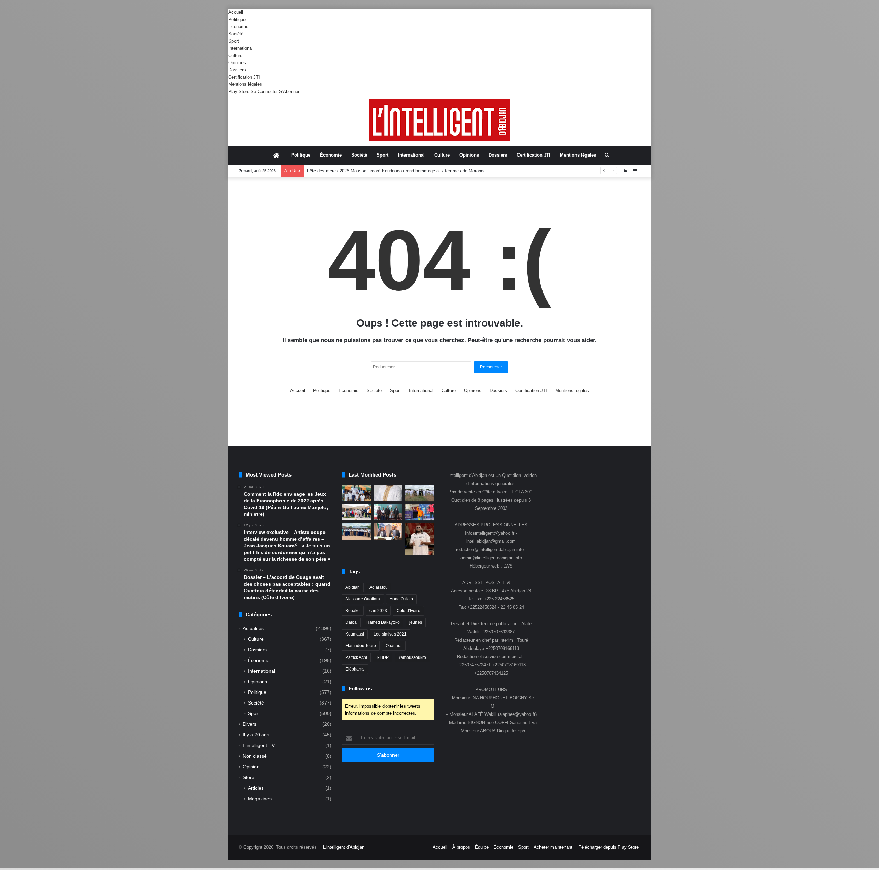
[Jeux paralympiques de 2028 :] (419, 512)
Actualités (253, 628)
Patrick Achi (356, 657)
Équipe (482, 847)
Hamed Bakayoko (383, 622)
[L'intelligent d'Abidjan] (439, 120)
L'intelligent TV (259, 745)
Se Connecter (264, 91)
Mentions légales (245, 84)
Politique (237, 19)
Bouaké (352, 610)
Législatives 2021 (390, 634)
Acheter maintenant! (554, 847)
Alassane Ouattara (362, 599)
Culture (235, 55)
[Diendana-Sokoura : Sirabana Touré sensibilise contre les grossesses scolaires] (356, 493)
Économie (238, 26)
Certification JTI (244, 77)
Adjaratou (378, 587)
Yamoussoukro (412, 657)
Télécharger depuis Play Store (609, 847)
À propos (461, 847)
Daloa (351, 622)
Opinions (237, 62)
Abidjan (352, 587)
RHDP (383, 657)
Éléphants (354, 669)
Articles (256, 788)
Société (235, 33)
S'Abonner (289, 91)
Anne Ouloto (401, 599)
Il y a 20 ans (256, 734)
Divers (249, 724)
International (240, 48)
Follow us (360, 688)
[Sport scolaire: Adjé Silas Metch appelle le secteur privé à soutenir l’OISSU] (388, 512)
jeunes (415, 622)
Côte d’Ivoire (408, 610)
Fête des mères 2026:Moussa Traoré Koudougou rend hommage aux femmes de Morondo (396, 170)
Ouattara (394, 645)
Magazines (260, 798)
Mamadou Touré (360, 645)
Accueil (235, 12)
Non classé (255, 756)
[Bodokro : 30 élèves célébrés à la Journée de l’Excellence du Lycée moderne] (356, 531)
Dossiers (237, 69)
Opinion (251, 766)
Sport (233, 41)
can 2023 (378, 610)
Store (248, 777)
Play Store (238, 91)
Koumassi (354, 634)
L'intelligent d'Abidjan (343, 847)
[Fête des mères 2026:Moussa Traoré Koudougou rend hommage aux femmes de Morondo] (388, 493)
